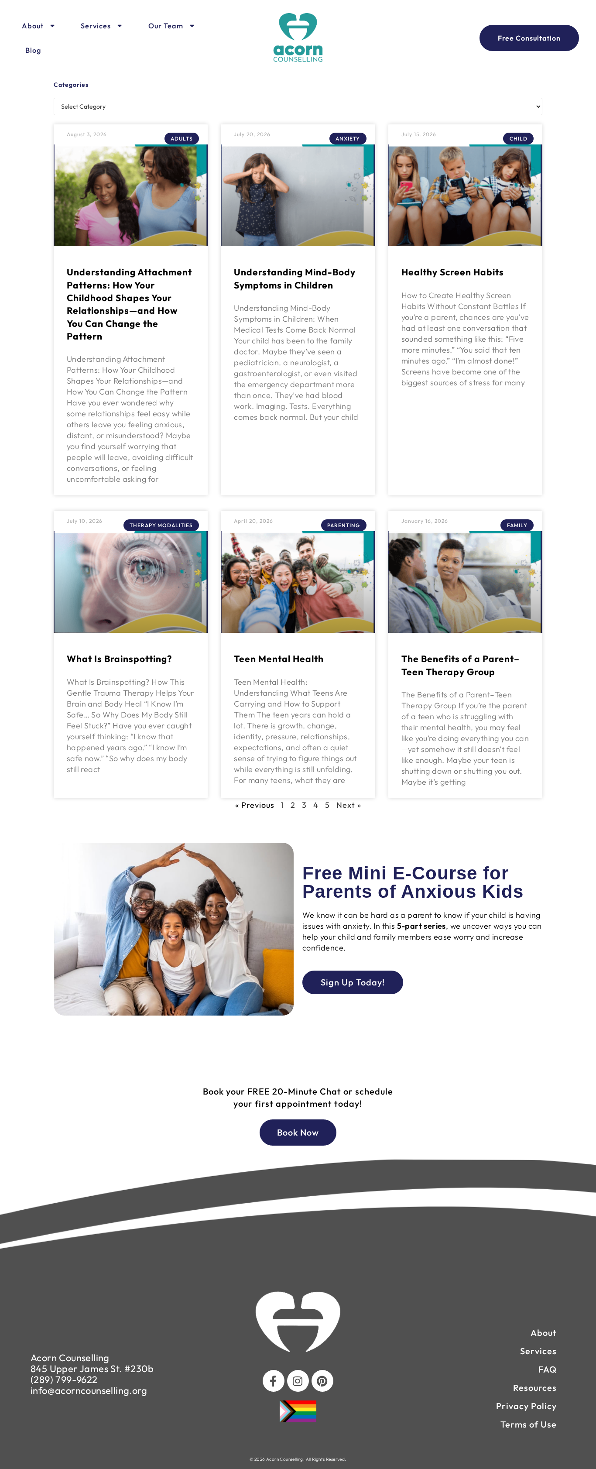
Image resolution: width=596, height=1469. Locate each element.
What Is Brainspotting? (119, 658)
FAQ (547, 1369)
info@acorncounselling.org (89, 1390)
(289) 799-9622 (64, 1379)
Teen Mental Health (279, 658)
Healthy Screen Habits (452, 272)
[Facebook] (273, 1381)
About (33, 25)
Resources (535, 1387)
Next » (348, 805)
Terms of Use (528, 1424)
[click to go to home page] (297, 1321)
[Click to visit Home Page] (298, 38)
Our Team (165, 25)
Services (96, 25)
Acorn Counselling (70, 1358)
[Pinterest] (322, 1381)
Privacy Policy (526, 1405)
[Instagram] (298, 1381)
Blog (33, 50)
